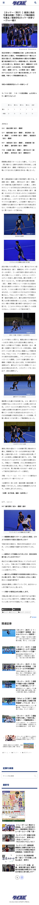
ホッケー (17, 609)
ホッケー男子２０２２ (10, 612)
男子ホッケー (8, 609)
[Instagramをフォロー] (22, 877)
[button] (35, 776)
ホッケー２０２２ (25, 612)
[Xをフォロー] (17, 877)
